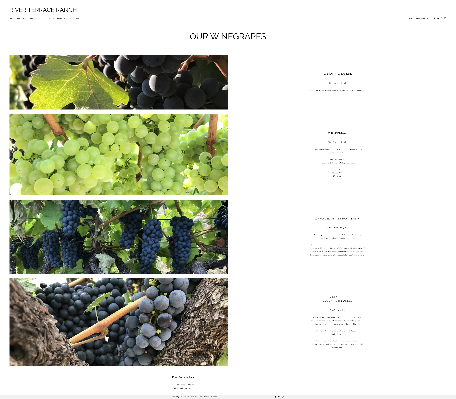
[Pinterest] (438, 18)
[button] (445, 18)
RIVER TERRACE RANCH (43, 9)
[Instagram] (441, 18)
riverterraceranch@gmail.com (419, 18)
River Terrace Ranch (184, 377)
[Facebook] (434, 18)
